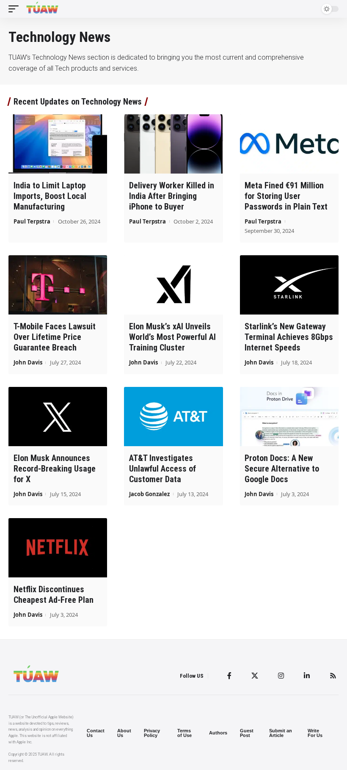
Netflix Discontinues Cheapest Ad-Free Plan (54, 594)
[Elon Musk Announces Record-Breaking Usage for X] (57, 416)
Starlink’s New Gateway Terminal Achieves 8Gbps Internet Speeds (289, 337)
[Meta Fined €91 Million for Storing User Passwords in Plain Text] (289, 144)
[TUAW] (42, 9)
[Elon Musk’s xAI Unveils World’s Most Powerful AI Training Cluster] (173, 285)
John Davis (28, 362)
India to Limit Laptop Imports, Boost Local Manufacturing (50, 196)
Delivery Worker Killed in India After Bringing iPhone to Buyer (171, 196)
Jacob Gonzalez (149, 494)
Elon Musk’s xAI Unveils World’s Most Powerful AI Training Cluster (172, 337)
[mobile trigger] (15, 9)
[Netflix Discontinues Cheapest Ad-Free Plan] (57, 547)
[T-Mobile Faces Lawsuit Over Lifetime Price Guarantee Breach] (57, 285)
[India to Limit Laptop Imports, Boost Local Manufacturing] (57, 144)
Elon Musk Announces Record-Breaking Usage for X (55, 468)
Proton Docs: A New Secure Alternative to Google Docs (282, 468)
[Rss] (333, 675)
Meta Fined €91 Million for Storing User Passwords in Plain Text (286, 196)
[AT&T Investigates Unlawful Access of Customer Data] (173, 416)
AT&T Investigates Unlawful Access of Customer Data (162, 468)
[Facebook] (229, 675)
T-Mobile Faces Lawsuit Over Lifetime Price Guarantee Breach (55, 337)
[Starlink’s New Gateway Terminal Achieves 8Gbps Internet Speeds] (289, 285)
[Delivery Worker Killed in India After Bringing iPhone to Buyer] (173, 144)
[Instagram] (281, 675)
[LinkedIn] (307, 675)
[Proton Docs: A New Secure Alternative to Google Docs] (289, 416)
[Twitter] (254, 675)
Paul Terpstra (32, 221)
